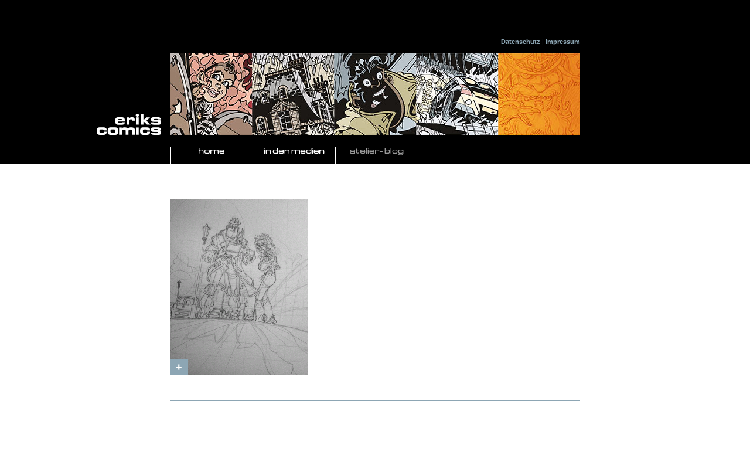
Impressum (563, 41)
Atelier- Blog (377, 151)
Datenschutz (520, 41)
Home (211, 151)
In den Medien (294, 151)
